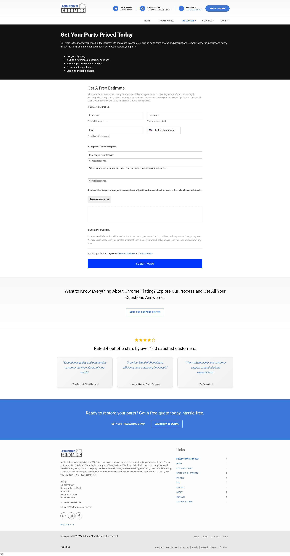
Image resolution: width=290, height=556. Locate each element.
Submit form (145, 263)
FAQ (178, 482)
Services (207, 21)
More (223, 21)
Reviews (180, 487)
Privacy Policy (146, 253)
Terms (225, 536)
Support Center (184, 502)
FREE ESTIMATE (217, 8)
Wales (214, 547)
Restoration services (187, 473)
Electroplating (184, 468)
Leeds (195, 547)
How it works (166, 21)
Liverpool (184, 547)
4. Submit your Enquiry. (99, 230)
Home (147, 21)
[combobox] (150, 130)
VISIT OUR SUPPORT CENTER (145, 312)
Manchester (171, 547)
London (159, 547)
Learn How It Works (167, 423)
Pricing (180, 478)
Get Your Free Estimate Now (128, 423)
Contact (180, 497)
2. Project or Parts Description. (102, 146)
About (179, 492)
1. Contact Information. (99, 107)
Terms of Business (126, 253)
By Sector (188, 21)
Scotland (224, 547)
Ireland (204, 547)
